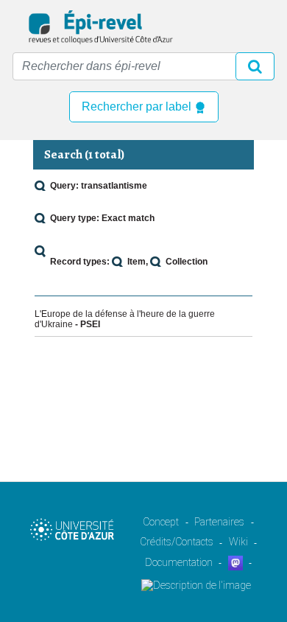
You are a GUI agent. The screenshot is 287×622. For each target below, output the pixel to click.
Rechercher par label (138, 106)
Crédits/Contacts (176, 542)
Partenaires (219, 522)
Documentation (179, 562)
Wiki (238, 542)
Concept (161, 522)
